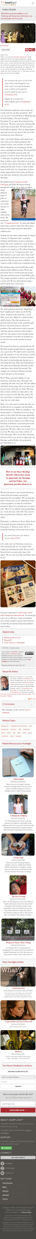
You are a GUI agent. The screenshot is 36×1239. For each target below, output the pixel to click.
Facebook (8, 1163)
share (9, 733)
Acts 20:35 (5, 50)
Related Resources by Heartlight (16, 743)
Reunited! (8, 640)
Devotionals (7, 1183)
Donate (6, 1148)
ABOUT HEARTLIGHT (11, 1120)
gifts (20, 729)
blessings (26, 729)
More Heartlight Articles (13, 962)
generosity (4, 729)
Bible (4, 1187)
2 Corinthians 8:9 (16, 93)
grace (3, 733)
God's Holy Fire (14, 690)
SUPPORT (5, 1137)
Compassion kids (12, 223)
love (30, 726)
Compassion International (18, 726)
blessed (18, 736)
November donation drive (20, 57)
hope (24, 733)
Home (5, 1199)
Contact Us (9, 1173)
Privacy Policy (26, 1212)
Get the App (9, 1168)
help (18, 733)
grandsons (4, 726)
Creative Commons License (13, 654)
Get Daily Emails (18, 1157)
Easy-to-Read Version (19, 1217)
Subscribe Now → (18, 1110)
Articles (5, 1191)
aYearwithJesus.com (15, 692)
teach (30, 733)
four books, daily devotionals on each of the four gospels (15, 694)
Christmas (4, 736)
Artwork (5, 1195)
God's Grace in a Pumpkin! (14, 642)
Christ (12, 736)
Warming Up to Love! (12, 637)
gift (14, 733)
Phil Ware (5, 45)
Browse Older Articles (18, 1071)
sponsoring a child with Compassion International (16, 614)
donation (13, 729)
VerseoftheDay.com (28, 678)
